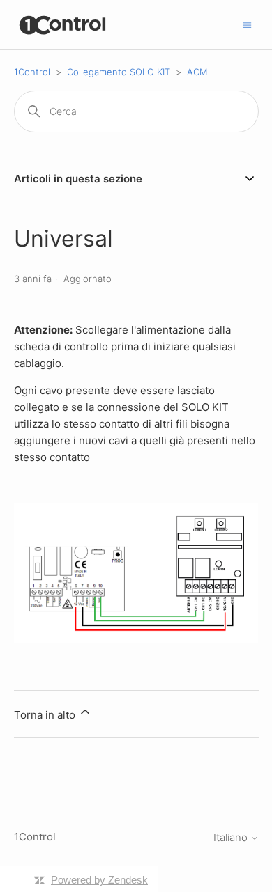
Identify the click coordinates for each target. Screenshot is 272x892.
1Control (32, 71)
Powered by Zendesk (99, 880)
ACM (197, 71)
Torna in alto (46, 714)
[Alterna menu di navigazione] (247, 24)
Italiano (231, 837)
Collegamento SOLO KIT (118, 71)
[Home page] (63, 25)
